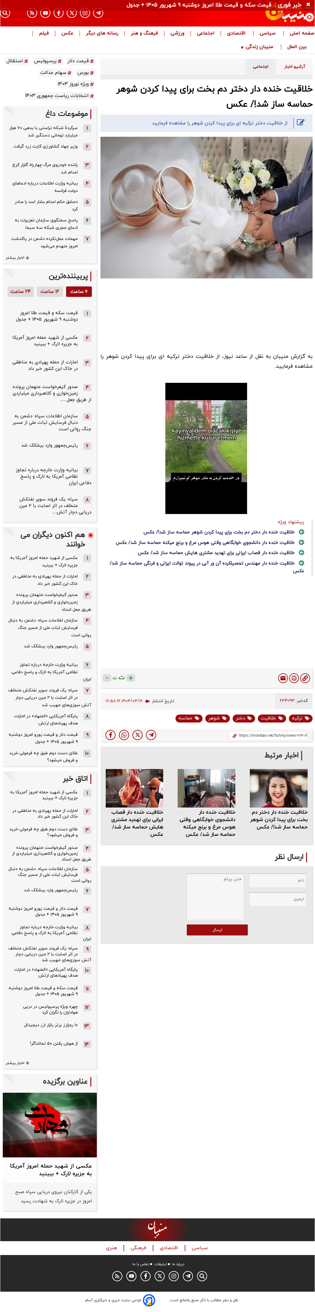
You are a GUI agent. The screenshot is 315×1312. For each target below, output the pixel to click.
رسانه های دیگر (102, 33)
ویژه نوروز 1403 (73, 84)
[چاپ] (294, 678)
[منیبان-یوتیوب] (45, 13)
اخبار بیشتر (15, 258)
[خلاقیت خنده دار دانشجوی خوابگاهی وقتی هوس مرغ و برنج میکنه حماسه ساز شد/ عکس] (206, 788)
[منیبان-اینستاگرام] (85, 13)
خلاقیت (268, 718)
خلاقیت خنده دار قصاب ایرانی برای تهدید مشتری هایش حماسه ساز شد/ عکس (216, 553)
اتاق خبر (75, 779)
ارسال (217, 930)
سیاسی (268, 33)
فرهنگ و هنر (144, 33)
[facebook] (110, 735)
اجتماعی (206, 33)
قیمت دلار (78, 61)
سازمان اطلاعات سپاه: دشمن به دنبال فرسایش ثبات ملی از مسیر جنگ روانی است (52, 422)
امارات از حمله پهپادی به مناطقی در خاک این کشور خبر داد (45, 365)
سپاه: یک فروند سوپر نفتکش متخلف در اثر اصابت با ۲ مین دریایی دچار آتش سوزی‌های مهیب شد (49, 697)
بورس (83, 72)
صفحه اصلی (302, 33)
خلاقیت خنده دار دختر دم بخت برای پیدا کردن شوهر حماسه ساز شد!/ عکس (219, 532)
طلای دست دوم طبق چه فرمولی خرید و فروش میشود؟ (43, 756)
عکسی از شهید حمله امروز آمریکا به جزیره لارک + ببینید (45, 340)
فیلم (44, 33)
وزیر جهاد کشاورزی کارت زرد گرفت (46, 146)
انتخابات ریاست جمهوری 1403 (57, 95)
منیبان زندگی (259, 47)
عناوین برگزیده (65, 1082)
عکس (67, 33)
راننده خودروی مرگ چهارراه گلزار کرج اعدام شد (45, 168)
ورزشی (177, 33)
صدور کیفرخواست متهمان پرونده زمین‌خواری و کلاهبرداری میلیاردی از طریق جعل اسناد (51, 602)
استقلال (14, 61)
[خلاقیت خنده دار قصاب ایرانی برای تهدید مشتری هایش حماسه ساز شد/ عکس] (134, 788)
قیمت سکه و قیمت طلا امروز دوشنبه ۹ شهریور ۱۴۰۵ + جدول (47, 316)
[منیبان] (267, 13)
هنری (112, 1248)
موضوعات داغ (66, 114)
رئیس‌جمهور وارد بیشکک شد (49, 445)
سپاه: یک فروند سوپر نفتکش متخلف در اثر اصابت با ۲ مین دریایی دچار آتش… (55, 506)
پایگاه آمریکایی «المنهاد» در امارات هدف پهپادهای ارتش (46, 720)
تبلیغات (160, 1264)
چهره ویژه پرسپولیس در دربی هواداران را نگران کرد (50, 1009)
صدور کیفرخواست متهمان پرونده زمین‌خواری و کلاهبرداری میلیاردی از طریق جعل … (52, 393)
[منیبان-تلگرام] (98, 13)
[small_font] (107, 678)
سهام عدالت (53, 72)
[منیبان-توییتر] (72, 13)
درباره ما (178, 1264)
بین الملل (297, 47)
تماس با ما (140, 1264)
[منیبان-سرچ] (202, 1276)
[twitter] (137, 735)
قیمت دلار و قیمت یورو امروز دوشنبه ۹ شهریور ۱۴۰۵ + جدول (43, 738)
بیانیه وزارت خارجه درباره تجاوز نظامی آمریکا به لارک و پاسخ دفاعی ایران (53, 476)
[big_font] (131, 678)
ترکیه (297, 718)
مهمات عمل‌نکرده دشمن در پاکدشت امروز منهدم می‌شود (44, 242)
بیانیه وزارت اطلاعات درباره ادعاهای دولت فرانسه (45, 187)
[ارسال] (283, 678)
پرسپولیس (45, 61)
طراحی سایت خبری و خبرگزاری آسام (113, 1300)
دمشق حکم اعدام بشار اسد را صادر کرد (46, 205)
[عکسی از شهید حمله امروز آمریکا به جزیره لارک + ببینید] (50, 1125)
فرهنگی (139, 1248)
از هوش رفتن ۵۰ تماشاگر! (54, 1044)
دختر (240, 718)
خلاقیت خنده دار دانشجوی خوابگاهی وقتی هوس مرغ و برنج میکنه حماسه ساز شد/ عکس (205, 543)
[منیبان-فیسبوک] (58, 13)
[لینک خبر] (305, 678)
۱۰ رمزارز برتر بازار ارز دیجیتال (51, 1025)
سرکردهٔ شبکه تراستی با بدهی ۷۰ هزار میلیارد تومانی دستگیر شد (43, 131)
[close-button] (310, 4)
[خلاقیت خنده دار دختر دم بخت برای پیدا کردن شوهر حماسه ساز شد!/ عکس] (151, 735)
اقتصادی (237, 33)
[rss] (32, 13)
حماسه (185, 718)
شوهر (214, 718)
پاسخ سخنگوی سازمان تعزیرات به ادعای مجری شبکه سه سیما (46, 224)
